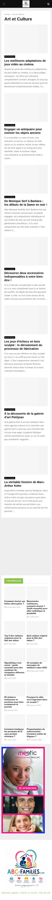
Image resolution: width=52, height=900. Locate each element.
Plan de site (44, 892)
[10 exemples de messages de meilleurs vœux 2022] (37, 655)
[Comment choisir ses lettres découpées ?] (14, 593)
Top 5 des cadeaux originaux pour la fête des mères (13, 638)
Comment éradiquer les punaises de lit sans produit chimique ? (14, 732)
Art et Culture (9, 57)
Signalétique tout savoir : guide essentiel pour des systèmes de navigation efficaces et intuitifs (14, 669)
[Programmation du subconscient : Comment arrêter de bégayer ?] (37, 721)
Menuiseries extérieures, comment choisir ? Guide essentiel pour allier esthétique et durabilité (37, 607)
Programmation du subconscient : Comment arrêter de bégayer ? (36, 732)
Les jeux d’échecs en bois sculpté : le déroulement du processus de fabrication (23, 345)
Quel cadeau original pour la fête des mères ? (37, 638)
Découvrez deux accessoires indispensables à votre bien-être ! (24, 276)
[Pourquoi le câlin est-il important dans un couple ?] (37, 689)
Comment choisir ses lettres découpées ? (14, 602)
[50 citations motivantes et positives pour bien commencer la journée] (14, 689)
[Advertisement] (26, 547)
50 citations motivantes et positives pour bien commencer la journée (14, 702)
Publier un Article (28, 892)
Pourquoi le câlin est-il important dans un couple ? (37, 699)
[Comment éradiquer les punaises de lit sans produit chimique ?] (14, 721)
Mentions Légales (10, 892)
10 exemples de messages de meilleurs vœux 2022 (37, 665)
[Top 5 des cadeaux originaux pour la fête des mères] (14, 628)
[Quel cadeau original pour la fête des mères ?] (37, 628)
